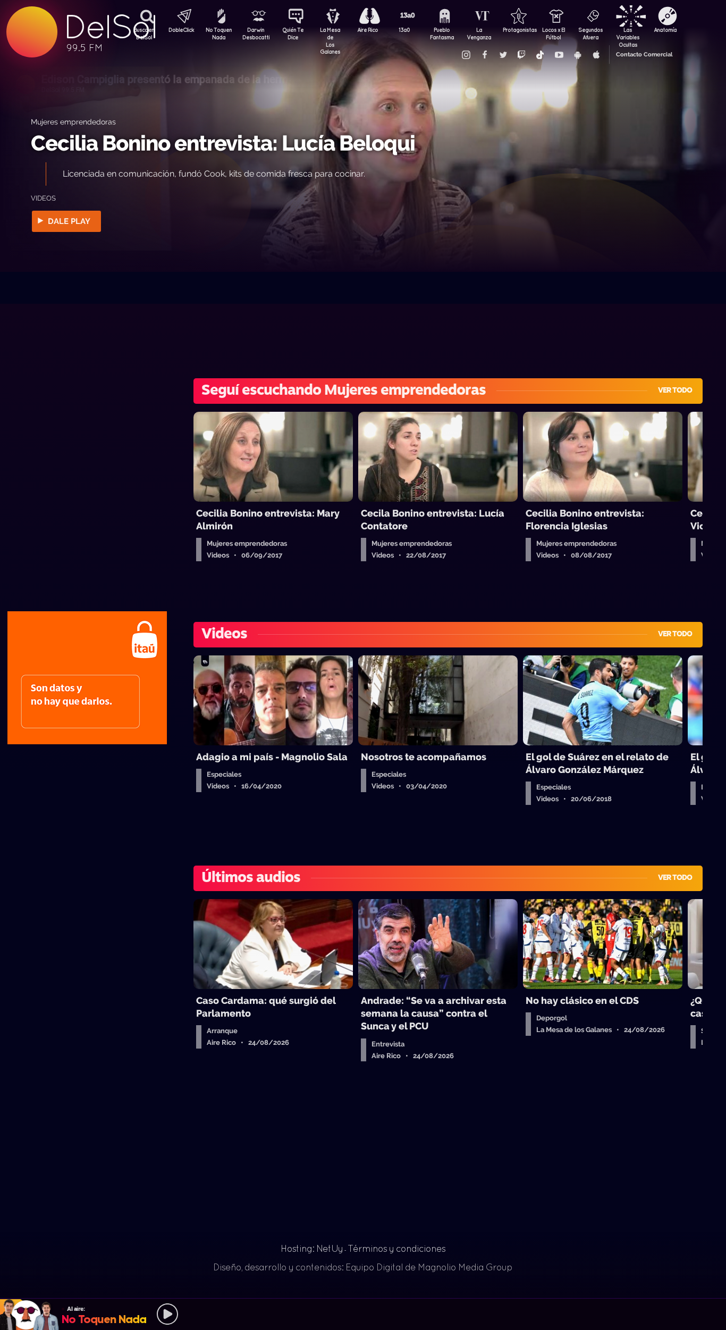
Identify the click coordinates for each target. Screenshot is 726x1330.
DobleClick (181, 30)
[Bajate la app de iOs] (596, 55)
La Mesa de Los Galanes (330, 35)
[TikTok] (540, 55)
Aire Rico (367, 30)
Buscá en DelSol (144, 33)
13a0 (404, 30)
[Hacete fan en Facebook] (484, 55)
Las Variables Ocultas (627, 35)
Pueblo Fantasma (442, 33)
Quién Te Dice (292, 33)
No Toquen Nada (219, 33)
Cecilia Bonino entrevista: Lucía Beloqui (223, 142)
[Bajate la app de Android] (577, 55)
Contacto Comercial (644, 54)
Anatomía (665, 30)
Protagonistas (516, 30)
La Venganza (479, 33)
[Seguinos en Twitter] (503, 55)
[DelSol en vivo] (363, 1314)
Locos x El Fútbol (553, 33)
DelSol (110, 27)
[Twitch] (521, 55)
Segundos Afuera (590, 33)
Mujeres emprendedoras (73, 121)
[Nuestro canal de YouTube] (559, 55)
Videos (43, 198)
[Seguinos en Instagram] (466, 55)
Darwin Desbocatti (255, 33)
